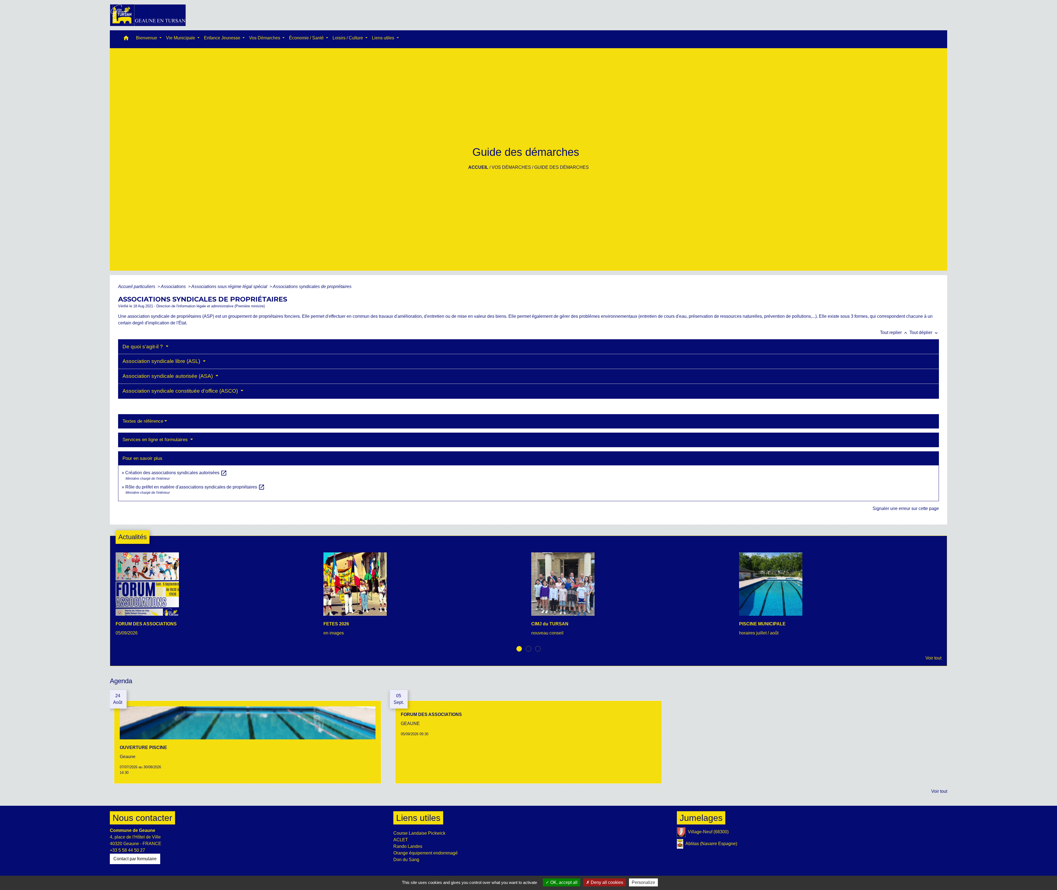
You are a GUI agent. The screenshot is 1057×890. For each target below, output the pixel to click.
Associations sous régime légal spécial (229, 286)
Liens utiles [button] (383, 38)
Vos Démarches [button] (265, 38)
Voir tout (933, 658)
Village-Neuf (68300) (708, 831)
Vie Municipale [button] (181, 38)
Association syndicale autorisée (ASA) (168, 376)
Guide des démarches (561, 167)
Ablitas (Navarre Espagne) (711, 843)
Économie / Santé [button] (307, 38)
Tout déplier (924, 332)
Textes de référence (142, 421)
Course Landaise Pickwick (419, 833)
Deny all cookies (606, 882)
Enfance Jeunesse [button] (222, 38)
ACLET (400, 839)
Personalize (643, 882)
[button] (126, 39)
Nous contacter (142, 818)
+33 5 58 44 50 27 (127, 850)
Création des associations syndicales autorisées (176, 472)
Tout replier (894, 332)
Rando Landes (407, 846)
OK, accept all (563, 882)
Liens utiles (418, 818)
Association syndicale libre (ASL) (161, 361)
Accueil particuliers (137, 286)
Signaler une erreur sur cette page (906, 508)
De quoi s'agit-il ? (143, 346)
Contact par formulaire (135, 858)
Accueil (478, 167)
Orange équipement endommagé (425, 853)
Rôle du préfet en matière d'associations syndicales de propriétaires (195, 487)
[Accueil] (148, 15)
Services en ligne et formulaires (155, 439)
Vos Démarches (511, 167)
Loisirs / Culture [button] (348, 38)
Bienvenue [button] (147, 38)
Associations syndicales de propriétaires (312, 286)
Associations (174, 286)
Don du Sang (406, 859)
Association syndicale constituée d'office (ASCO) (180, 391)
